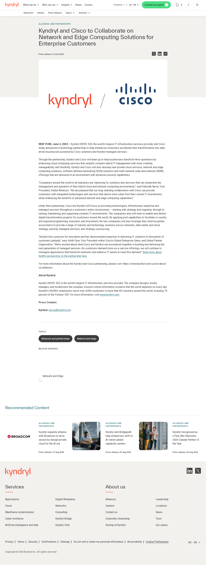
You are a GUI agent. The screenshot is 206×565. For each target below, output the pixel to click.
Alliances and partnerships (55, 24)
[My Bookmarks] (188, 4)
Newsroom (28, 13)
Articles (40, 13)
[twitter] (198, 471)
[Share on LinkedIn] (160, 54)
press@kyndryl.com (60, 310)
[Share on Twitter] (154, 54)
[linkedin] (189, 471)
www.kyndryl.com (109, 294)
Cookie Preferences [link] (157, 541)
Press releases (55, 13)
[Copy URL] (165, 54)
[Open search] (197, 4)
